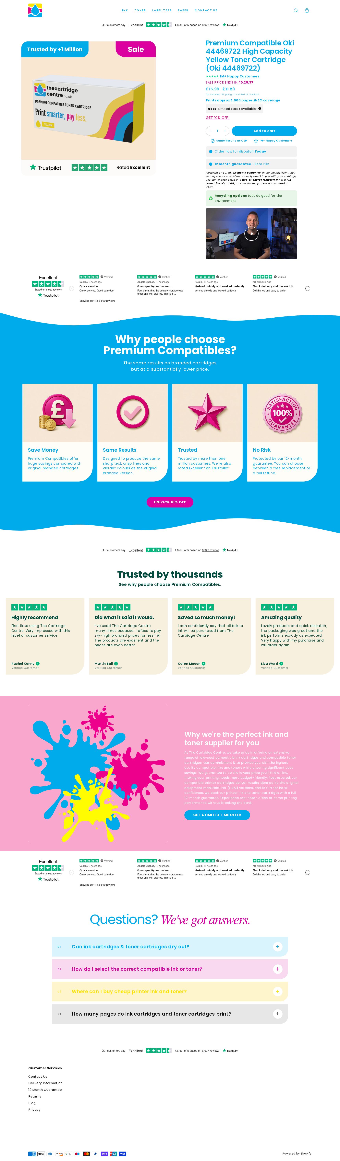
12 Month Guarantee (45, 1089)
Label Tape (162, 10)
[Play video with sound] (251, 234)
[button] (296, 10)
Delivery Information (45, 1083)
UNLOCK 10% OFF (170, 502)
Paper (183, 10)
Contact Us (206, 10)
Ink (125, 10)
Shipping (227, 94)
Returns (34, 1096)
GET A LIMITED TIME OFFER (217, 815)
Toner (140, 10)
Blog (32, 1103)
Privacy (34, 1109)
